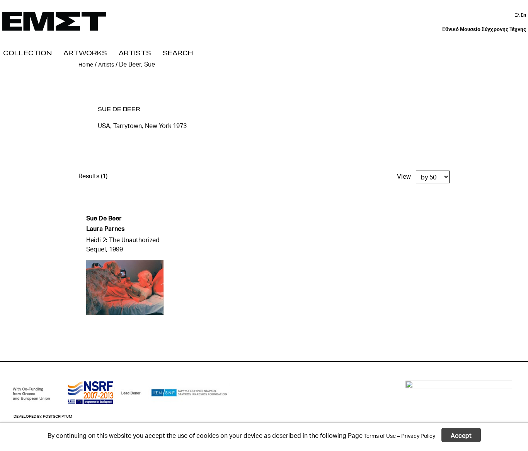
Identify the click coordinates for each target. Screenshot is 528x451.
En (523, 15)
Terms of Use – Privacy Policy (399, 435)
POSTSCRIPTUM (57, 416)
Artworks (85, 53)
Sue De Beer (119, 109)
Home (85, 64)
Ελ (517, 15)
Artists (135, 53)
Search (178, 53)
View (404, 176)
